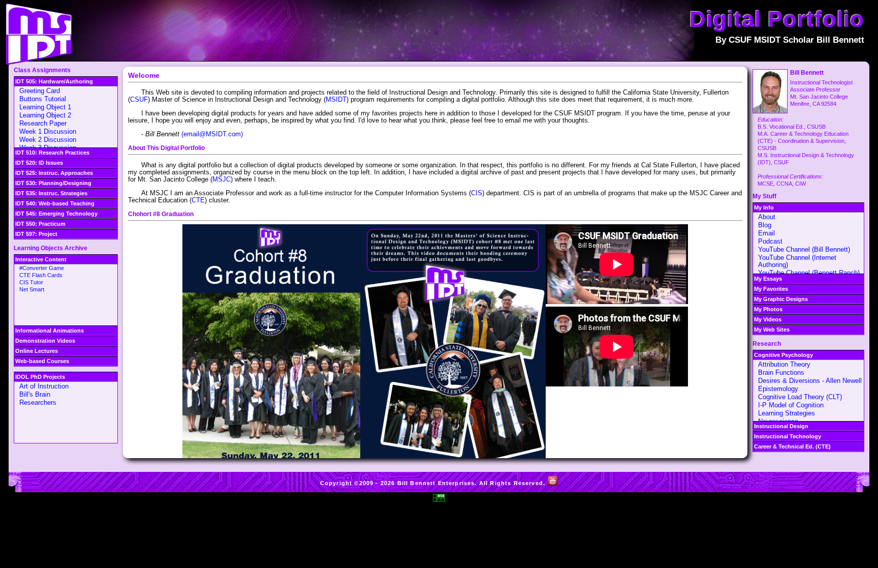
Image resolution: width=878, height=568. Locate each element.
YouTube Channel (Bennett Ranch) (809, 273)
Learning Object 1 (45, 107)
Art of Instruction (44, 386)
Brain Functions (781, 372)
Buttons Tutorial (42, 99)
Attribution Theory (784, 364)
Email (766, 233)
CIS (476, 193)
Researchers (37, 402)
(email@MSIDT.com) (212, 134)
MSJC (221, 179)
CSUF (139, 99)
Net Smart (31, 289)
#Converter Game (41, 268)
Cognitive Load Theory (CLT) (800, 397)
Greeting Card (39, 91)
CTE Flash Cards (40, 275)
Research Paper (43, 123)
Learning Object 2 (45, 115)
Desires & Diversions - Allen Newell (810, 380)
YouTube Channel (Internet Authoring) (797, 261)
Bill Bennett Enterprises (436, 483)
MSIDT (336, 99)
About (766, 217)
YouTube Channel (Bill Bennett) (804, 249)
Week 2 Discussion (47, 139)
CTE (198, 200)
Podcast (770, 241)
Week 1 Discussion (47, 131)
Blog (764, 225)
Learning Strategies (786, 413)
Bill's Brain (34, 394)
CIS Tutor (31, 282)
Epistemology (778, 389)
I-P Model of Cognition (791, 405)
